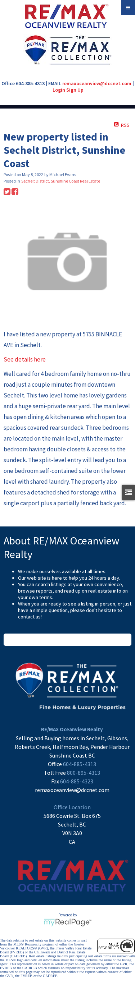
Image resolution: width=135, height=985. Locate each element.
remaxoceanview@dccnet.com (96, 83)
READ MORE (67, 639)
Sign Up (75, 90)
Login (59, 90)
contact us (29, 616)
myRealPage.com (67, 922)
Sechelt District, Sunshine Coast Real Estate (60, 181)
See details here (25, 359)
